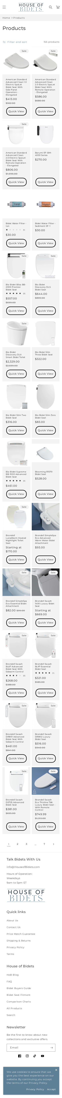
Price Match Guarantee (21, 933)
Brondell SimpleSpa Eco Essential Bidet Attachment (16, 603)
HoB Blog (13, 974)
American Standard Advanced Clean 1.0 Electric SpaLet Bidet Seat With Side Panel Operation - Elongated (16, 87)
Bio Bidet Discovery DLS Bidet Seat (43, 287)
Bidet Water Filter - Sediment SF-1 (45, 224)
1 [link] (8, 844)
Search (11, 1015)
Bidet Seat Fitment (19, 994)
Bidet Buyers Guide (19, 988)
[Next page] (53, 844)
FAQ (9, 981)
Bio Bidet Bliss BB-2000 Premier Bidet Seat (16, 287)
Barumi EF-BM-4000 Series (43, 154)
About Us (12, 920)
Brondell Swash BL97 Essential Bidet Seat (43, 666)
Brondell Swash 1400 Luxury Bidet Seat (44, 603)
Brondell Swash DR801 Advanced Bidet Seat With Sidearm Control (15, 738)
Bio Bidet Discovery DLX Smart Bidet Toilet (15, 354)
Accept (51, 1089)
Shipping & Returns (19, 940)
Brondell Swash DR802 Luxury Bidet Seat (43, 736)
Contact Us (14, 927)
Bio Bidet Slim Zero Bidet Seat (45, 416)
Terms (10, 954)
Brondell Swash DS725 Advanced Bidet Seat (15, 802)
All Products (14, 1008)
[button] (4, 7)
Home (6, 17)
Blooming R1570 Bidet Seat (44, 473)
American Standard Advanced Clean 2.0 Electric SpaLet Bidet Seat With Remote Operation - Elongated (45, 85)
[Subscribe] (51, 1048)
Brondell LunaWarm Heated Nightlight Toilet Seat (16, 539)
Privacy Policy (15, 947)
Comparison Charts (19, 1001)
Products (19, 17)
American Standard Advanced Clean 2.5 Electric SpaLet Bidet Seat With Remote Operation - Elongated (16, 159)
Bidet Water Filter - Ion (16, 224)
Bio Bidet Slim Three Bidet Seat (44, 353)
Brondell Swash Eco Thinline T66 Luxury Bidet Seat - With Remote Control (45, 804)
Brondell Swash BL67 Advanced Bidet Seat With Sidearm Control (15, 668)
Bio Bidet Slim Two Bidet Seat (16, 416)
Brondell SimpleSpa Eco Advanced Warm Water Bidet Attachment (45, 539)
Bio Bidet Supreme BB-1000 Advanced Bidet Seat (16, 474)
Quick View (16, 111)
